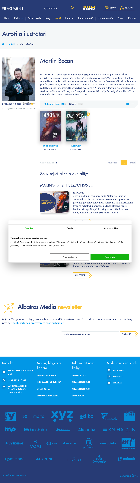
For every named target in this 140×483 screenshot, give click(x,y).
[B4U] (36, 430)
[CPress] (62, 430)
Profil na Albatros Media (16, 104)
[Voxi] (35, 443)
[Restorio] (99, 459)
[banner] (10, 8)
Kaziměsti (76, 145)
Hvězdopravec (50, 145)
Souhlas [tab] (29, 228)
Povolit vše (110, 257)
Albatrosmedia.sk (81, 389)
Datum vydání (52, 104)
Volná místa (43, 389)
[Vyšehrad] (14, 443)
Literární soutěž (85, 18)
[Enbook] (126, 459)
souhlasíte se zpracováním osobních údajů (38, 323)
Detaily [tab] (70, 228)
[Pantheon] (88, 443)
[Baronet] (45, 459)
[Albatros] (10, 416)
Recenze (69, 18)
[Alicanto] (86, 430)
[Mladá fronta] (128, 443)
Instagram (118, 370)
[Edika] (87, 416)
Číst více (80, 275)
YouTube (117, 382)
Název (72, 104)
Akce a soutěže (105, 18)
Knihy (17, 18)
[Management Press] (10, 430)
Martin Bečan (50, 150)
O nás (121, 18)
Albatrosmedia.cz (81, 382)
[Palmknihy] (70, 443)
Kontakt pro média (47, 375)
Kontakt (132, 18)
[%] (76, 126)
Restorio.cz (78, 396)
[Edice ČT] (52, 443)
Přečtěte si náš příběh (48, 396)
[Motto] (39, 416)
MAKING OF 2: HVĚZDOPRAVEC (66, 185)
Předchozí (112, 162)
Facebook (118, 376)
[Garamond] (14, 459)
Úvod (7, 18)
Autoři (58, 18)
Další (133, 162)
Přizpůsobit (68, 257)
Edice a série (34, 18)
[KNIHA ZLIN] (119, 430)
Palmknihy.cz (79, 375)
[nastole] (109, 416)
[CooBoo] (25, 416)
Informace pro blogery (49, 382)
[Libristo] (73, 459)
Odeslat (126, 334)
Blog (48, 18)
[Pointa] (108, 443)
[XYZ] (62, 416)
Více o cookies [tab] (111, 228)
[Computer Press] (130, 416)
